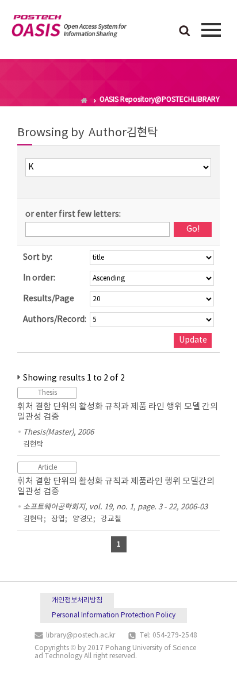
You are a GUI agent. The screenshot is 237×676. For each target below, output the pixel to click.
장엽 (58, 519)
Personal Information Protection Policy (113, 615)
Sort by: (37, 257)
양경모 (82, 519)
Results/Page (48, 299)
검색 (185, 32)
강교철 (111, 519)
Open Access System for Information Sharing (69, 28)
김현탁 (33, 444)
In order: (39, 278)
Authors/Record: (54, 319)
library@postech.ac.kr (80, 635)
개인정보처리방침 (77, 600)
